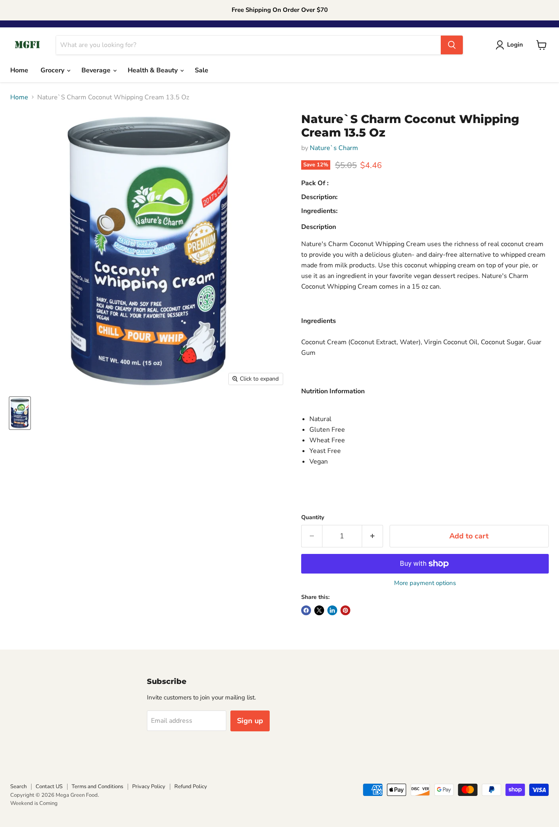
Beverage (96, 70)
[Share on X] (319, 610)
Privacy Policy (148, 786)
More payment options (425, 583)
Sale (201, 70)
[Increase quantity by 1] (372, 536)
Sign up (250, 721)
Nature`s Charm (334, 147)
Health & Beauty (153, 70)
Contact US (49, 786)
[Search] (452, 45)
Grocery (53, 70)
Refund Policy (190, 786)
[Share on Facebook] (306, 610)
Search (18, 786)
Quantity (312, 517)
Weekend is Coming (34, 803)
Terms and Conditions (97, 786)
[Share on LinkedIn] (332, 610)
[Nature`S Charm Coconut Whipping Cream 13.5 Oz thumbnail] (19, 413)
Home (19, 70)
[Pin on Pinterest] (345, 610)
